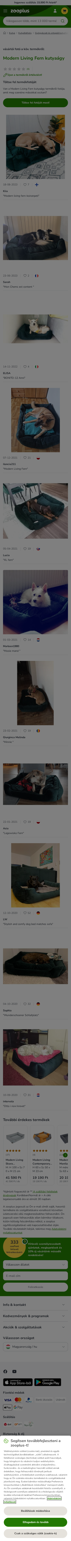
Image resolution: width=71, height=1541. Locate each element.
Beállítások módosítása (35, 1511)
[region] (35, 1488)
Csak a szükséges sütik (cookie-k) (35, 1533)
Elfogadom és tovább (35, 1522)
